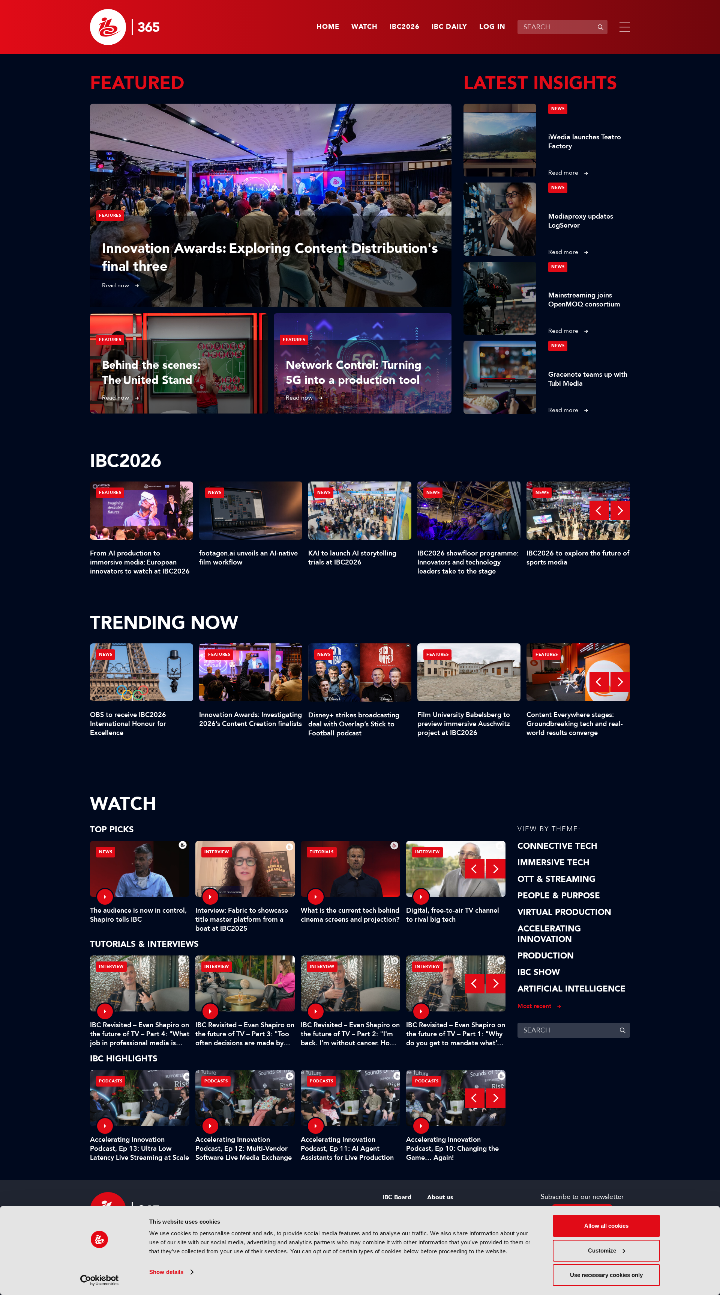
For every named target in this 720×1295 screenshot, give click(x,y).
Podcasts (110, 1081)
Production (546, 955)
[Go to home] (124, 27)
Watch (364, 27)
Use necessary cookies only (606, 1275)
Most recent (534, 1006)
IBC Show (539, 972)
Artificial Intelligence (572, 989)
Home (327, 27)
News (557, 109)
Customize (602, 1250)
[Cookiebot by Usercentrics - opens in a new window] (99, 1280)
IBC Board (396, 1197)
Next (620, 510)
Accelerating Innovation (549, 934)
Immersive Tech (554, 862)
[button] (623, 27)
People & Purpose (559, 895)
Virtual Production (564, 912)
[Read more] (271, 205)
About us (440, 1197)
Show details (166, 1272)
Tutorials (322, 852)
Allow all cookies (606, 1226)
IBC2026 (405, 27)
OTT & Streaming (557, 879)
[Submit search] (600, 27)
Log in (492, 27)
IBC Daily (449, 27)
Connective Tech (557, 846)
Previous (599, 510)
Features (110, 215)
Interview (216, 852)
